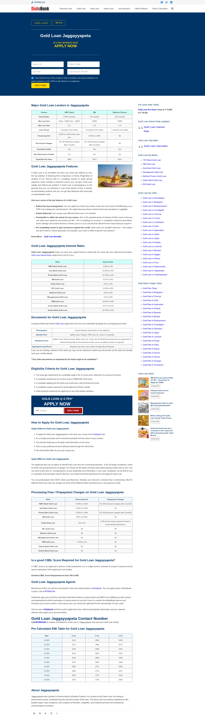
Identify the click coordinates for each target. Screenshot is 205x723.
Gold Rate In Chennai (152, 296)
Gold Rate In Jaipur (151, 333)
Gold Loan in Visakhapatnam (155, 275)
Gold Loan (59, 324)
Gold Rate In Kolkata (151, 308)
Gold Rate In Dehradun (152, 329)
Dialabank (97, 434)
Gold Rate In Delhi (150, 300)
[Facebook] (161, 2)
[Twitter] (166, 2)
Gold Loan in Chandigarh (153, 210)
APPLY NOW (40, 85)
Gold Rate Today (150, 288)
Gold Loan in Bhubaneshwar (155, 206)
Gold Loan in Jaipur (151, 238)
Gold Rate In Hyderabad (153, 304)
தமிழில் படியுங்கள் (41, 23)
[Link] (40, 9)
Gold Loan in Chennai (152, 214)
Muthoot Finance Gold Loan (154, 176)
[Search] (172, 8)
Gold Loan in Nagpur (151, 254)
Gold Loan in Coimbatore (153, 222)
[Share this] (40, 713)
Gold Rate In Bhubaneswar (154, 321)
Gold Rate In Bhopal (151, 317)
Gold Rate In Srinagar (152, 361)
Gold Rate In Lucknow (152, 337)
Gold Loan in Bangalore (153, 202)
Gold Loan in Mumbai (152, 250)
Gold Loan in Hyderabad (153, 230)
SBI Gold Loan (149, 164)
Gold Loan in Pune (151, 263)
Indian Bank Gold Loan (152, 180)
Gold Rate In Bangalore (153, 292)
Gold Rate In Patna (151, 345)
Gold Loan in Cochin (151, 218)
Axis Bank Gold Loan (152, 168)
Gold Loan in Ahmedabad (153, 198)
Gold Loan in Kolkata (152, 242)
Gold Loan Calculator (156, 146)
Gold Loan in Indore (151, 234)
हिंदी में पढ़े (59, 23)
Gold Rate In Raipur (151, 349)
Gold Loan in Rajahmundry (154, 267)
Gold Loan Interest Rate (41, 255)
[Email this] (34, 713)
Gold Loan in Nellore (151, 259)
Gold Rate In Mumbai (152, 313)
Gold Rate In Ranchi (151, 353)
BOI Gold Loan (149, 184)
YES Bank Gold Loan (152, 160)
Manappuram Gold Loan (153, 172)
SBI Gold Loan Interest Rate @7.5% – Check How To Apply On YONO (162, 380)
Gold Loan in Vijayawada (153, 271)
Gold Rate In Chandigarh (153, 325)
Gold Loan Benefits (52, 237)
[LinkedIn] (171, 2)
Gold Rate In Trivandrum (153, 365)
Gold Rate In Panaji (151, 341)
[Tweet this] (45, 713)
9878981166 (49, 591)
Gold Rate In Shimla (151, 357)
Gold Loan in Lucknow (152, 246)
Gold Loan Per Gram (147, 110)
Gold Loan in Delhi (151, 226)
